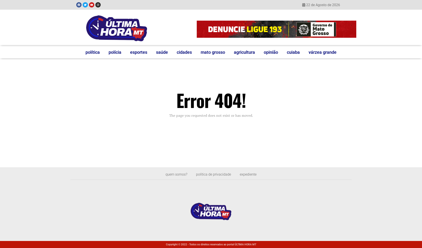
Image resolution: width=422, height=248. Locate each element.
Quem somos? (176, 174)
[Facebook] (79, 4)
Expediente (248, 174)
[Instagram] (98, 4)
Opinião (271, 52)
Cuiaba (293, 52)
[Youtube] (91, 4)
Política (92, 52)
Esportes (138, 52)
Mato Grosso (213, 52)
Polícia (115, 52)
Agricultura (244, 52)
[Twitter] (85, 4)
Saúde (162, 52)
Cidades (184, 52)
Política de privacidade (213, 174)
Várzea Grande (323, 52)
